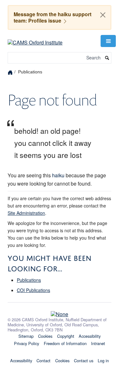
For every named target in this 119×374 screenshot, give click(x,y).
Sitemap (26, 336)
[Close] (102, 15)
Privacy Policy (26, 343)
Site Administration (26, 213)
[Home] (11, 72)
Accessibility (90, 336)
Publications (29, 280)
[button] (108, 41)
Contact (43, 360)
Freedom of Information (65, 343)
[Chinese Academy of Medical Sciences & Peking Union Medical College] (59, 312)
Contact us (83, 360)
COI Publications (33, 290)
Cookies (45, 336)
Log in (103, 360)
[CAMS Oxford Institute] (35, 40)
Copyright (65, 336)
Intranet (98, 343)
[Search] (107, 58)
